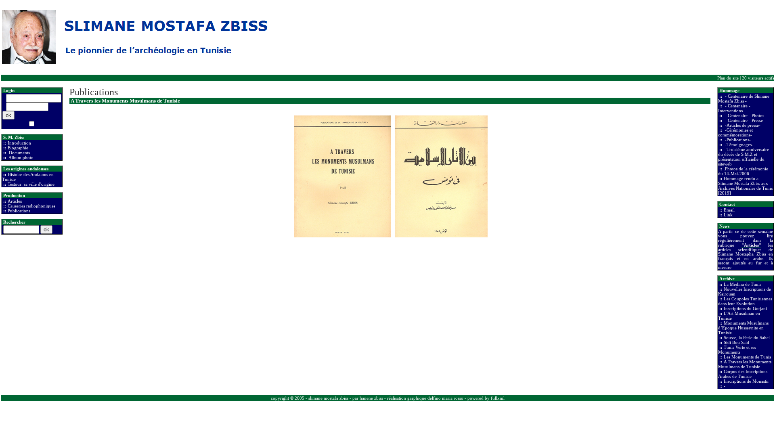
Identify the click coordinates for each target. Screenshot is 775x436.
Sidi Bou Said (736, 342)
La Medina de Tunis (742, 284)
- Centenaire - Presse (743, 120)
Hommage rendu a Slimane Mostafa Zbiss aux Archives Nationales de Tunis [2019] (745, 185)
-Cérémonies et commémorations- (735, 132)
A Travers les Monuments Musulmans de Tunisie (744, 364)
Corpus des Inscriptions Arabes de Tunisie (742, 374)
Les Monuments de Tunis (747, 356)
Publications (19, 210)
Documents (19, 152)
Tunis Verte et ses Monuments (737, 349)
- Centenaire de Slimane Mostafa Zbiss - (743, 98)
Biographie (18, 147)
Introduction (19, 142)
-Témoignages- (738, 144)
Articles (15, 201)
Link (728, 214)
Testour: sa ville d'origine (31, 184)
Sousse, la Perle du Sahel (747, 337)
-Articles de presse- (742, 125)
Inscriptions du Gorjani (745, 308)
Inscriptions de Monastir (746, 381)
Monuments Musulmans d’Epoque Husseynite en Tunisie (743, 328)
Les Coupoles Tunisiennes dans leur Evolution (745, 301)
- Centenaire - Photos (744, 115)
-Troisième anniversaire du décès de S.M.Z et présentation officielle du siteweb (743, 156)
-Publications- (737, 139)
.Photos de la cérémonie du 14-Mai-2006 (743, 171)
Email (729, 210)
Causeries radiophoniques (31, 205)
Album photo (21, 157)
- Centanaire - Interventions (734, 108)
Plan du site (728, 77)
